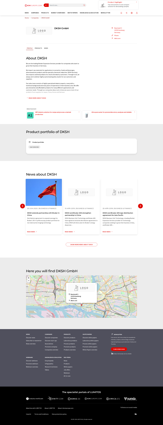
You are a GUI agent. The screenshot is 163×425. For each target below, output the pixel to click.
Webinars (67, 373)
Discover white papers (90, 338)
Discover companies (51, 338)
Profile (30, 48)
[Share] (126, 13)
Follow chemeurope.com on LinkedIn (122, 353)
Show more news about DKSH (81, 244)
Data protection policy (59, 414)
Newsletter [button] (105, 13)
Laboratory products (70, 341)
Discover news (30, 338)
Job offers (67, 370)
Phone (116, 35)
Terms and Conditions (41, 414)
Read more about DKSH (37, 98)
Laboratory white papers (91, 341)
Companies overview (51, 350)
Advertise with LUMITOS (34, 408)
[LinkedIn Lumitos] (135, 414)
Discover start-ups (51, 341)
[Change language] (131, 13)
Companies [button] (35, 13)
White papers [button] (73, 13)
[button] (81, 305)
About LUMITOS (50, 408)
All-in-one (67, 376)
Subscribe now (119, 349)
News (46, 48)
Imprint (28, 414)
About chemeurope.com (65, 408)
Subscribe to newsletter (34, 341)
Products (38, 48)
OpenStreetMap (132, 317)
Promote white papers (90, 347)
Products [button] (45, 13)
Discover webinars (32, 361)
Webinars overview (32, 367)
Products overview (70, 350)
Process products (69, 344)
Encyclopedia (49, 361)
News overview (30, 344)
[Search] (84, 5)
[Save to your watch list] (121, 13)
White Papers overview (90, 350)
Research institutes (51, 367)
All (45, 5)
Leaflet (124, 317)
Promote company (51, 347)
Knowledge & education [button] (89, 13)
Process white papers (89, 344)
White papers (68, 367)
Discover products (69, 338)
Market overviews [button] (58, 13)
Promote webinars (32, 364)
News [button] (27, 13)
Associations (49, 344)
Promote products (70, 347)
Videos (47, 370)
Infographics (49, 364)
